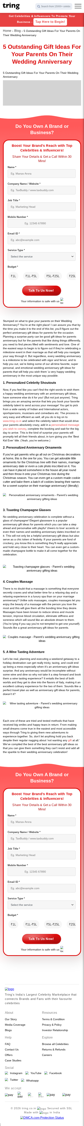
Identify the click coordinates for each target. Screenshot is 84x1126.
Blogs (8, 1030)
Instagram (15, 1073)
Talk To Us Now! (41, 290)
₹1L (13, 276)
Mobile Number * (18, 217)
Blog (17, 30)
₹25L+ (73, 276)
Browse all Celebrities (55, 1044)
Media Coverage (15, 1024)
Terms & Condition (53, 1019)
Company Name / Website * (24, 183)
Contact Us (12, 1049)
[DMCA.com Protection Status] (42, 1118)
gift (70, 740)
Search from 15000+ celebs (55, 6)
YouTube (35, 1073)
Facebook (55, 1073)
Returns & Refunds (53, 1049)
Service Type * (16, 250)
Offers (9, 1055)
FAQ (7, 1044)
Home (7, 30)
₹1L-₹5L (31, 276)
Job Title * (14, 200)
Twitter (13, 1079)
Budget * (13, 266)
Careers (47, 1055)
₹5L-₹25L (53, 276)
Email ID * (14, 233)
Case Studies (13, 1060)
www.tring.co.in (12, 420)
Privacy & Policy (52, 1024)
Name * (12, 167)
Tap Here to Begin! (50, 21)
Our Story (11, 1019)
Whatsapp (32, 1080)
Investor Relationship (55, 1030)
